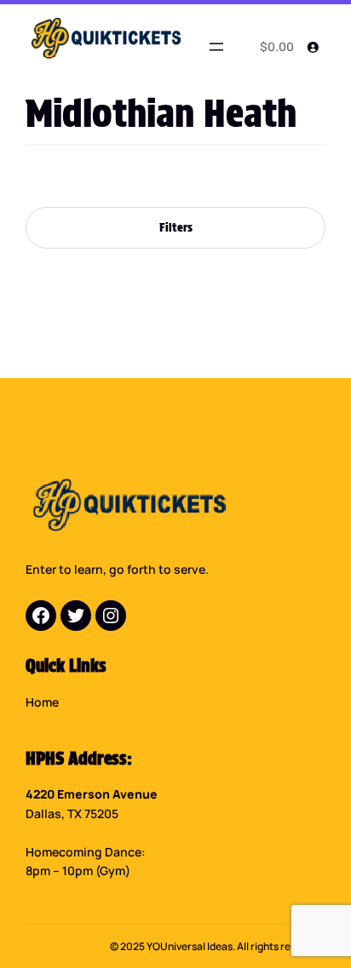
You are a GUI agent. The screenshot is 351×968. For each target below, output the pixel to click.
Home (42, 702)
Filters (176, 227)
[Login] (312, 47)
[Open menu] (216, 47)
